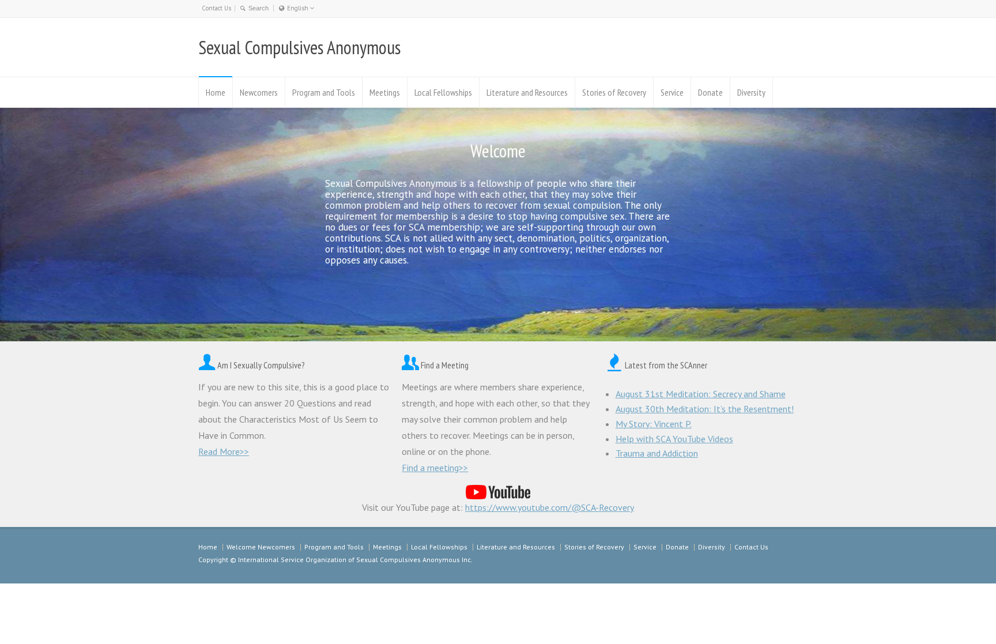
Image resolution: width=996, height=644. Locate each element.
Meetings (384, 92)
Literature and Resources (527, 92)
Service (672, 92)
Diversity (751, 92)
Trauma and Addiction (657, 453)
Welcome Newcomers (261, 547)
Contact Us (216, 8)
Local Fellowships (443, 92)
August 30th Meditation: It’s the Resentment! (705, 409)
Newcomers (259, 92)
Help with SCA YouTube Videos (674, 439)
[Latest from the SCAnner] (614, 365)
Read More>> (223, 451)
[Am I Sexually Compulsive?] (207, 365)
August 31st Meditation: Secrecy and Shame (701, 394)
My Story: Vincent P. (654, 424)
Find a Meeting (445, 365)
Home (215, 92)
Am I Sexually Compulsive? (261, 365)
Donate (710, 92)
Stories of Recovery (614, 92)
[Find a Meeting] (410, 365)
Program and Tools (323, 92)
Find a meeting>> (435, 467)
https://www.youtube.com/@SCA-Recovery (549, 507)
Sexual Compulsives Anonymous (299, 47)
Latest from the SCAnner (666, 365)
